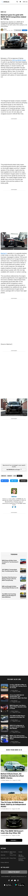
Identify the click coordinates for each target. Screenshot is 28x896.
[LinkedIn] (15, 507)
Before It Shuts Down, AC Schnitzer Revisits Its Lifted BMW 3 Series (12, 776)
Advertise (3, 855)
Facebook (5, 480)
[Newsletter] (20, 1)
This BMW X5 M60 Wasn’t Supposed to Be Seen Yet (17, 716)
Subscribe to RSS (5, 858)
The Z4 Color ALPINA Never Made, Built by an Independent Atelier (13, 804)
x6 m (15, 475)
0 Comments (24, 30)
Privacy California (5, 862)
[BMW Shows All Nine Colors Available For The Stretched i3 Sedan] (23, 559)
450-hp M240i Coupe (19, 60)
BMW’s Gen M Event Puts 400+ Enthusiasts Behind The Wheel (18, 737)
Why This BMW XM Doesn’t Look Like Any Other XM (12, 832)
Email (24, 480)
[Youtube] (15, 880)
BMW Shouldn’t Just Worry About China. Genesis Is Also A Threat (18, 707)
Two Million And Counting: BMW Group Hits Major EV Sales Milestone (9, 595)
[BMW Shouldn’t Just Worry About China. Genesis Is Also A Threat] (4, 705)
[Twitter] (13, 507)
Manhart (10, 475)
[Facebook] (9, 880)
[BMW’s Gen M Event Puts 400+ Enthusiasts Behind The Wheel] (4, 736)
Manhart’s (4, 253)
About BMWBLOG (5, 851)
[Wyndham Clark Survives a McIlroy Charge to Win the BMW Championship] (23, 576)
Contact (20, 851)
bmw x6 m (3, 475)
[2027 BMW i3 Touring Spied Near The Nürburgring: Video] (23, 568)
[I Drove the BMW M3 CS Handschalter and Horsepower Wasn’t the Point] (4, 695)
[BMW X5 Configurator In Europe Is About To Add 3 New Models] (4, 725)
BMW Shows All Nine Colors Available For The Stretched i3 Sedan (10, 562)
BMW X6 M (3, 12)
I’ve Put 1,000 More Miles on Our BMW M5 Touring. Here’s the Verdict (18, 686)
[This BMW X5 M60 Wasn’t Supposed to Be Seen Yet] (4, 716)
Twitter (15, 480)
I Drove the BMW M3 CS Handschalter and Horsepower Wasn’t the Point (18, 696)
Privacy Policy (13, 858)
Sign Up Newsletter (21, 855)
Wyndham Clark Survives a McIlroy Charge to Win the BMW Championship (9, 578)
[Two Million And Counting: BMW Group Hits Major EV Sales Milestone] (23, 593)
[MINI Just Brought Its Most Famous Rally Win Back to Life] (23, 585)
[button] (25, 414)
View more (13, 840)
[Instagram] (18, 880)
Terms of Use (13, 855)
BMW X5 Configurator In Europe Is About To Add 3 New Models (17, 727)
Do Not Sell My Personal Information (22, 859)
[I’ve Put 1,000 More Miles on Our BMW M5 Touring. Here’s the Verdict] (4, 684)
